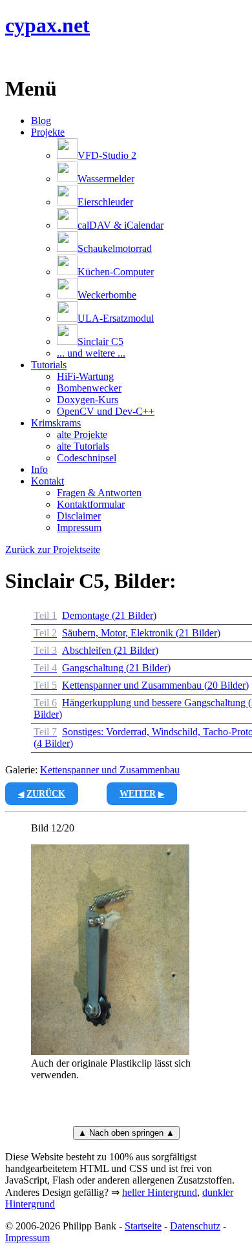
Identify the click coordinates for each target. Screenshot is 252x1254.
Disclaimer (79, 515)
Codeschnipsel (86, 457)
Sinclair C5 (100, 341)
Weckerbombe (107, 294)
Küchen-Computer (116, 271)
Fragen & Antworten (99, 492)
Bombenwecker (89, 387)
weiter (138, 794)
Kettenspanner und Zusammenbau (110, 769)
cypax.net (47, 25)
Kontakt (47, 480)
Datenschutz (195, 1225)
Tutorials (49, 364)
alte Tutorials (83, 446)
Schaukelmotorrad (115, 248)
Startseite (143, 1225)
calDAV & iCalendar (120, 225)
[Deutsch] (27, 57)
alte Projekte (82, 434)
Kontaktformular (91, 504)
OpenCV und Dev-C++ (105, 411)
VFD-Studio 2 (107, 155)
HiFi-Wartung (85, 376)
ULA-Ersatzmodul (116, 318)
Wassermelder (106, 178)
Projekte (48, 132)
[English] (11, 57)
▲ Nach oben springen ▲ (126, 1133)
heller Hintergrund (159, 1192)
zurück (45, 794)
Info (39, 469)
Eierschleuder (105, 201)
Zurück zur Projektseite (52, 549)
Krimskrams (56, 422)
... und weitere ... (91, 353)
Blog (41, 120)
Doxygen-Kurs (87, 399)
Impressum (79, 527)
